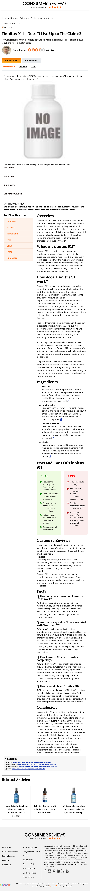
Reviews (23, 66)
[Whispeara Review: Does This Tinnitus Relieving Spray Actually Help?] (74, 802)
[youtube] (67, 871)
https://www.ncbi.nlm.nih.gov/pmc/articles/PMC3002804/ (38, 767)
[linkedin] (58, 871)
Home (4, 18)
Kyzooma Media (54, 886)
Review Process (8, 856)
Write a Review (11, 60)
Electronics (6, 847)
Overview (11, 221)
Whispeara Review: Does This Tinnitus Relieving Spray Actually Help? (74, 809)
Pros (9, 239)
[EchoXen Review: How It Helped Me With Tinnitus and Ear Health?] (45, 802)
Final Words (13, 257)
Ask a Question (31, 60)
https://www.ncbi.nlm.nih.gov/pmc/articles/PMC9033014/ (32, 762)
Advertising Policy (30, 847)
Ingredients (12, 233)
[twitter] (62, 871)
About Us (6, 860)
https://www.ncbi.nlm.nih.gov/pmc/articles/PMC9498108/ (37, 764)
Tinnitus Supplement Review (42, 18)
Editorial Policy (29, 868)
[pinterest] (54, 871)
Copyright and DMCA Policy (31, 853)
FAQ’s (9, 251)
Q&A (33, 66)
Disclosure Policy (29, 873)
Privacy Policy (28, 877)
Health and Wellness (18, 18)
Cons (9, 245)
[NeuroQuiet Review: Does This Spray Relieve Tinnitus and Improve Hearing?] (16, 802)
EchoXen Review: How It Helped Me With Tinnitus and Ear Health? (44, 809)
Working (11, 227)
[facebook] (45, 871)
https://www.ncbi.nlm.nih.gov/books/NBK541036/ (28, 769)
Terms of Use (28, 860)
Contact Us (6, 865)
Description (9, 66)
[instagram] (49, 871)
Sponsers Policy (29, 864)
